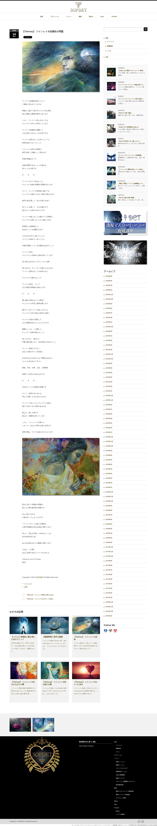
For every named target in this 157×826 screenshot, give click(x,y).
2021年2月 (109, 386)
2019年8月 (109, 455)
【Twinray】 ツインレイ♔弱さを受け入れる (40, 595)
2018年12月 (109, 492)
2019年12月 (109, 437)
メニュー (68, 16)
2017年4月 (109, 584)
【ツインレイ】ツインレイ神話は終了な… (131, 84)
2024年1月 (109, 336)
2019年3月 (109, 478)
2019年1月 (109, 487)
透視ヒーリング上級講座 (123, 794)
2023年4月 (109, 345)
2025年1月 (109, 322)
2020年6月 (109, 414)
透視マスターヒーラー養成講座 (125, 791)
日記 (107, 57)
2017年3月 (109, 588)
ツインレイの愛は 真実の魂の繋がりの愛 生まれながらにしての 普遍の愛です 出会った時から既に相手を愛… (23, 690)
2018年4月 (109, 528)
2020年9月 (109, 405)
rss (139, 821)
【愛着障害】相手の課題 (53, 637)
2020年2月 (109, 427)
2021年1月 (109, 391)
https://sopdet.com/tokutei (86, 746)
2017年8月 (109, 565)
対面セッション (120, 761)
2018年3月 (109, 533)
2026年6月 (109, 276)
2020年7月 (109, 409)
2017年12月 (109, 547)
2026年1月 (109, 290)
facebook (142, 821)
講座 (80, 16)
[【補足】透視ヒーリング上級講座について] (44, 725)
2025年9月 (109, 304)
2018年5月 (109, 524)
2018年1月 (109, 542)
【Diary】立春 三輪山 (125, 113)
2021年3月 (109, 382)
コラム (109, 51)
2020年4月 (109, 418)
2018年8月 (109, 510)
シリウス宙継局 (120, 814)
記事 (41, 16)
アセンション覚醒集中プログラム (125, 781)
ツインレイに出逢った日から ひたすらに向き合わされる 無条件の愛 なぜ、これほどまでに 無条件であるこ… (86, 690)
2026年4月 (109, 281)
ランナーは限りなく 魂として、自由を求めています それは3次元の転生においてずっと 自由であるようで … (86, 645)
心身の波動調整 (120, 775)
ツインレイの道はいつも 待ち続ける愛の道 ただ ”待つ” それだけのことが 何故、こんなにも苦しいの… (54, 690)
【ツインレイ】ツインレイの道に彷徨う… (131, 99)
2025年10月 (109, 299)
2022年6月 (109, 363)
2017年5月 (109, 579)
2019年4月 (109, 473)
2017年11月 (109, 551)
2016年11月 (109, 607)
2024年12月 (109, 327)
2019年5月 (109, 469)
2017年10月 (109, 556)
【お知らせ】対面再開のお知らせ (128, 127)
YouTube (114, 16)
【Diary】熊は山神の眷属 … (127, 197)
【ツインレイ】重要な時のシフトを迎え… (131, 169)
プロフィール (54, 16)
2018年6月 (109, 519)
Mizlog (117, 811)
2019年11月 (109, 441)
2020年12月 (109, 395)
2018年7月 (109, 515)
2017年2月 (109, 593)
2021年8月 (109, 368)
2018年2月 (109, 538)
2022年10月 (109, 359)
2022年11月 (109, 354)
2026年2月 (109, 285)
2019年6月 (109, 464)
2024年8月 (109, 331)
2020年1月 (109, 432)
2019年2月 (109, 483)
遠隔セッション (120, 765)
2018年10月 (109, 501)
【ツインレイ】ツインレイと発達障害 (129, 155)
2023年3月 (109, 349)
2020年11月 (109, 400)
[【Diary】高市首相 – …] (21, 725)
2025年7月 (109, 313)
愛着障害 (110, 46)
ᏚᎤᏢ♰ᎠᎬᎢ (39, 577)
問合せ (91, 16)
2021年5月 (109, 377)
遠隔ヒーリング (120, 778)
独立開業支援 (119, 784)
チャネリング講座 (121, 798)
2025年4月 (109, 317)
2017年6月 (109, 574)
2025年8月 (109, 308)
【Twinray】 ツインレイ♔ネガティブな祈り (40, 599)
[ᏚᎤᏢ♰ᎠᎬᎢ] (78, 11)
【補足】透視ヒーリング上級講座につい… (131, 183)
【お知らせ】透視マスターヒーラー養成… (131, 70)
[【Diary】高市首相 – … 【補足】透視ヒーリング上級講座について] (78, 725)
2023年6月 (109, 340)
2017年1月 (109, 597)
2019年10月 (109, 446)
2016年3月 (109, 616)
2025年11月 (109, 294)
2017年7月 (109, 570)
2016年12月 (109, 602)
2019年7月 (109, 460)
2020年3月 (109, 423)
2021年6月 (109, 372)
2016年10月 (109, 611)
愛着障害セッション (121, 771)
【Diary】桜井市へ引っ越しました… (129, 141)
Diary (102, 16)
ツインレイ (28, 583)
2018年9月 (109, 506)
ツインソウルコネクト (122, 768)
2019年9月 (109, 450)
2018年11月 (109, 496)
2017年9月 (109, 561)
